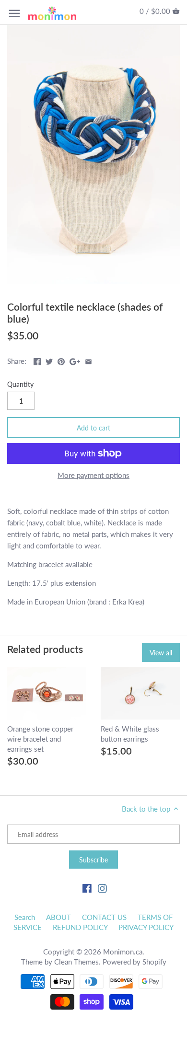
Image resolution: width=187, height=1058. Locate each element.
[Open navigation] (14, 13)
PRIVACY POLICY (146, 927)
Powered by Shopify (134, 961)
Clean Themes (76, 961)
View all (161, 653)
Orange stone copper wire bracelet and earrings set (40, 738)
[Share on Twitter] (49, 360)
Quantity (20, 384)
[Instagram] (102, 888)
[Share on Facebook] (37, 360)
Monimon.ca (122, 951)
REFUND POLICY (80, 927)
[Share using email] (88, 360)
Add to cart (93, 428)
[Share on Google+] (75, 360)
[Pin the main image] (61, 360)
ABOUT (58, 917)
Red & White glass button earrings (130, 733)
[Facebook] (87, 888)
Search (24, 917)
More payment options (93, 475)
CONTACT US (104, 917)
